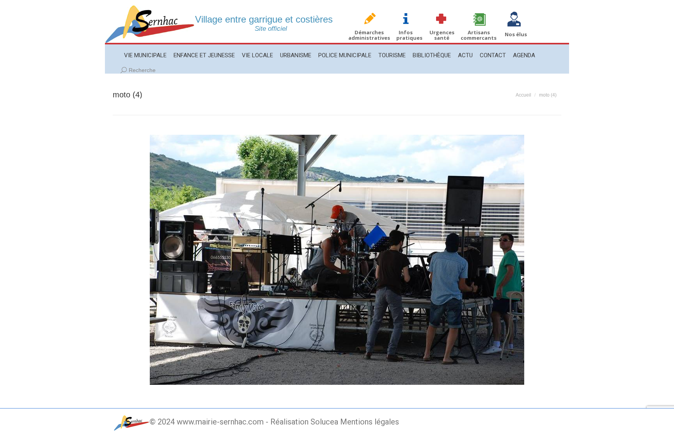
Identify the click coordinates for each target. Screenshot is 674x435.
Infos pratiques (409, 35)
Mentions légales (369, 421)
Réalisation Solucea (304, 421)
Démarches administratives (369, 35)
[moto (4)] (337, 260)
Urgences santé (441, 35)
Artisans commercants (479, 35)
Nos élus (516, 34)
